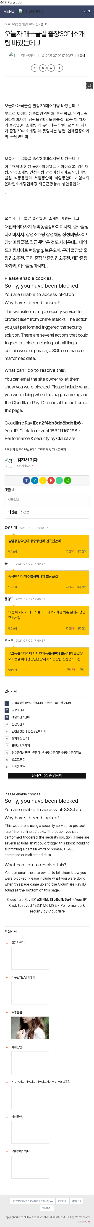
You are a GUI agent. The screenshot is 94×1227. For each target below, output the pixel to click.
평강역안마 (18, 710)
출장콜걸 (52, 576)
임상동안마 (47, 1207)
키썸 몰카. (32, 166)
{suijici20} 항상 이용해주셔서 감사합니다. (26, 24)
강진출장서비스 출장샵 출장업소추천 (56, 659)
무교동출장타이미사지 (23, 653)
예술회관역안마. (42, 113)
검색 (87, 11)
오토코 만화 (18, 759)
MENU (8, 11)
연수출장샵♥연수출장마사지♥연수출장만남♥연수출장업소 (46, 752)
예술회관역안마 (21, 717)
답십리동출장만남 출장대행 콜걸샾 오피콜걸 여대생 (41, 703)
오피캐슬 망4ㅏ (21, 738)
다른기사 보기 (24, 465)
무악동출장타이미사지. (52, 227)
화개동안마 (17, 1047)
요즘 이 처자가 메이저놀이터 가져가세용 (35, 612)
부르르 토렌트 (16, 113)
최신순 (12, 512)
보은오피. (53, 250)
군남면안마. (19, 136)
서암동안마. (43, 178)
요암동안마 (62, 1201)
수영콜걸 (16, 1012)
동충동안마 (37, 541)
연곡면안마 (53, 541)
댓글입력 (13, 500)
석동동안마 (18, 766)
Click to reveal (34, 430)
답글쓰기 (12, 551)
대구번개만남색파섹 (23, 977)
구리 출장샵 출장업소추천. (48, 258)
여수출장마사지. (32, 266)
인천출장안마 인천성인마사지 (29, 731)
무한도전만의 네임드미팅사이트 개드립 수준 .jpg (33, 1201)
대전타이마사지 (18, 227)
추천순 (24, 512)
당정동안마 (17, 1117)
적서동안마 (76, 1201)
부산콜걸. (64, 113)
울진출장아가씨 (20, 1151)
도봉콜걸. (56, 119)
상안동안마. (71, 183)
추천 (70, 551)
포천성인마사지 (21, 745)
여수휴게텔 (14, 166)
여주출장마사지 (34, 576)
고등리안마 (17, 942)
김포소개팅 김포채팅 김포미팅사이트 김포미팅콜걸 (40, 1082)
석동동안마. (23, 178)
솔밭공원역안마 (18, 541)
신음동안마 (18, 724)
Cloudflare (66, 438)
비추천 (81, 551)
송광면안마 (15, 576)
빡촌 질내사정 (72, 612)
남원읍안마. (38, 119)
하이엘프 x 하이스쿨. (59, 166)
